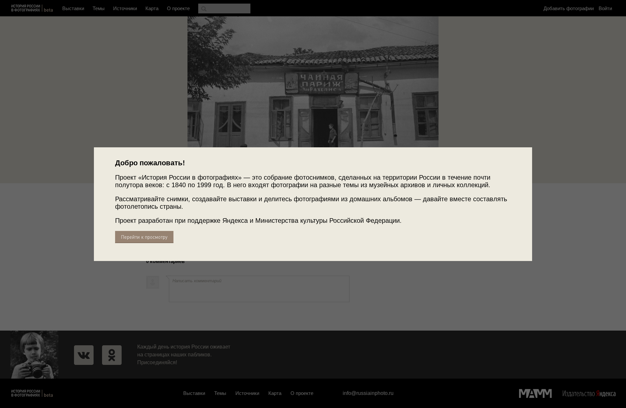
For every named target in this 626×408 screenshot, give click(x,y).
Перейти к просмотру (144, 237)
